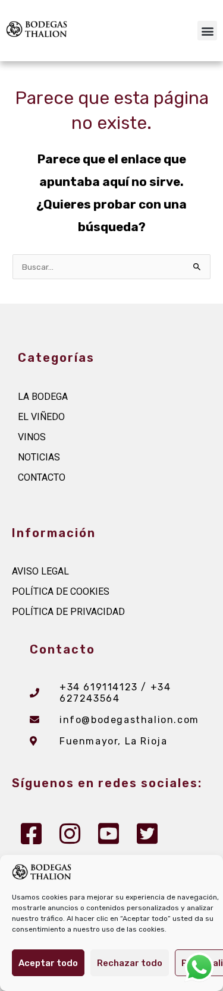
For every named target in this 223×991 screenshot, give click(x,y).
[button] (207, 30)
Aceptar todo (48, 963)
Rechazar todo (129, 963)
